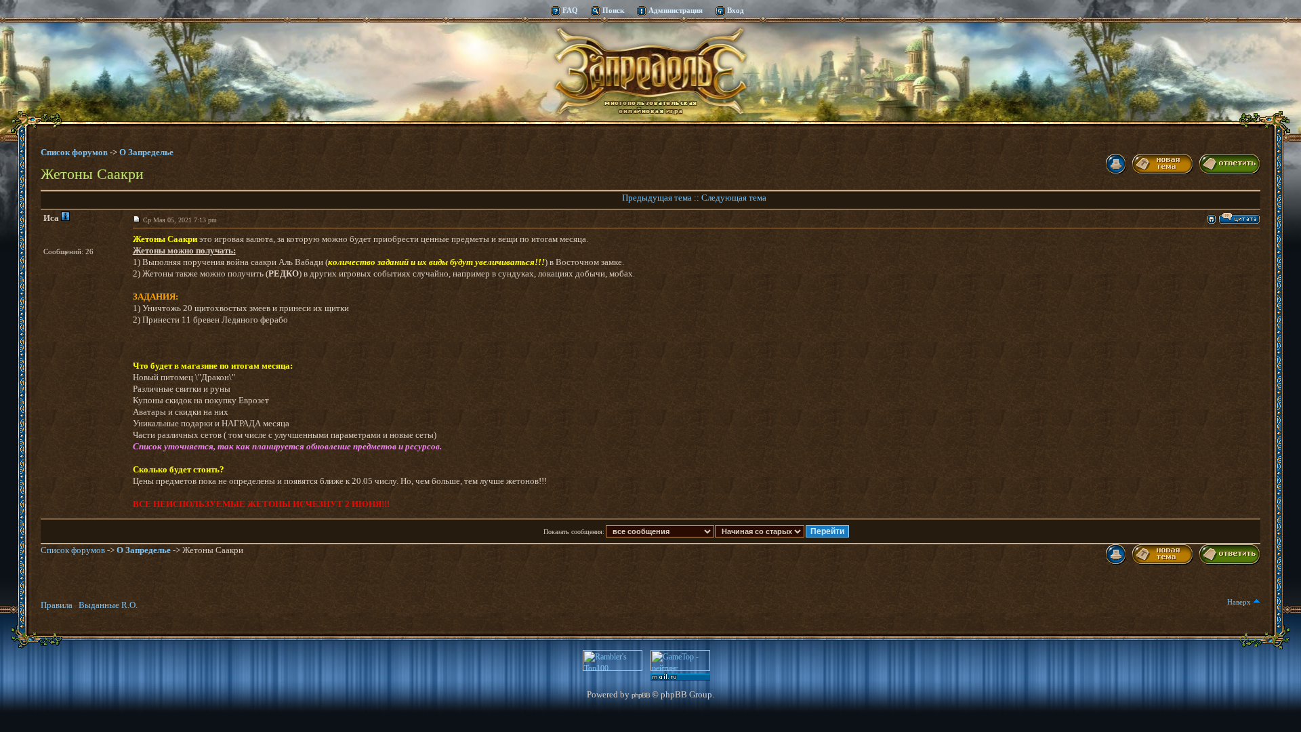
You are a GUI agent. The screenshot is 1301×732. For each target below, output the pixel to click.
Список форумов (74, 152)
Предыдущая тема (657, 197)
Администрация (675, 10)
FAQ (570, 10)
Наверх (1240, 602)
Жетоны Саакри (92, 173)
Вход (735, 10)
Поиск (613, 10)
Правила (57, 605)
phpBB (641, 695)
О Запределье (144, 550)
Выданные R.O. (108, 605)
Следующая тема (733, 197)
